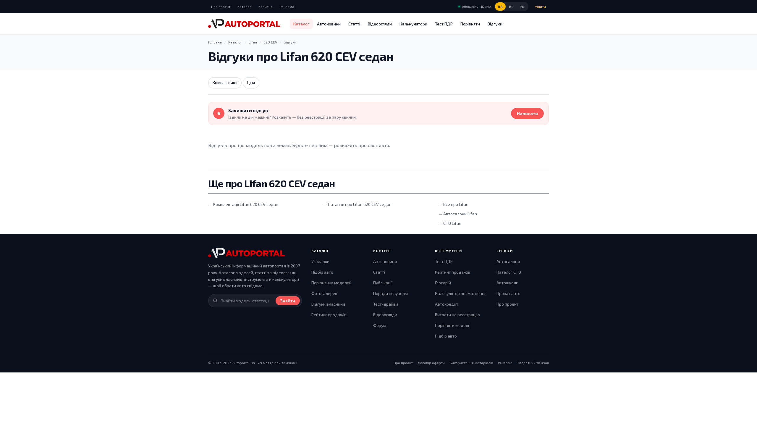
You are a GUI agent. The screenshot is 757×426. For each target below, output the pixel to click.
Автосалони (508, 261)
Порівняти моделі (452, 325)
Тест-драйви (385, 303)
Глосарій (443, 282)
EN (522, 7)
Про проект (220, 6)
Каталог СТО (508, 272)
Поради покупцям (390, 293)
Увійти (540, 6)
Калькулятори (413, 23)
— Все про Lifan (453, 204)
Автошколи (507, 282)
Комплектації (225, 82)
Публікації (382, 282)
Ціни (251, 82)
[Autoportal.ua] (244, 23)
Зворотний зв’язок (533, 363)
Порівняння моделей (331, 282)
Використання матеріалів (471, 363)
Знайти (287, 300)
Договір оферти (431, 363)
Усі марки (320, 261)
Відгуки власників (328, 303)
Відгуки (495, 23)
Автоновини (329, 23)
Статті (354, 23)
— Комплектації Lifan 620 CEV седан (243, 204)
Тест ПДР (444, 23)
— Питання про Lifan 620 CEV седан (357, 204)
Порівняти (470, 23)
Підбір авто (322, 272)
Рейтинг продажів (329, 314)
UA (500, 7)
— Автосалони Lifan (458, 213)
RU (511, 7)
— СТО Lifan (450, 223)
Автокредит (446, 303)
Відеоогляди (380, 23)
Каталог (244, 6)
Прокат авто (508, 293)
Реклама (287, 6)
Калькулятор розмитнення (460, 293)
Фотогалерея (324, 293)
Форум (379, 325)
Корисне (265, 6)
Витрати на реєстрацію (457, 314)
